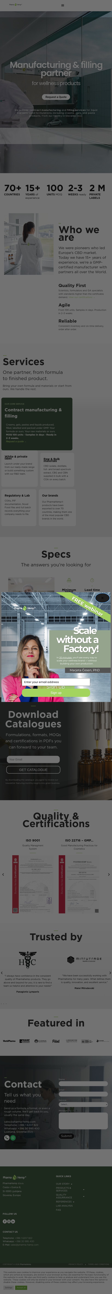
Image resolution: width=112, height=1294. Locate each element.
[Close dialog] (102, 598)
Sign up (56, 693)
